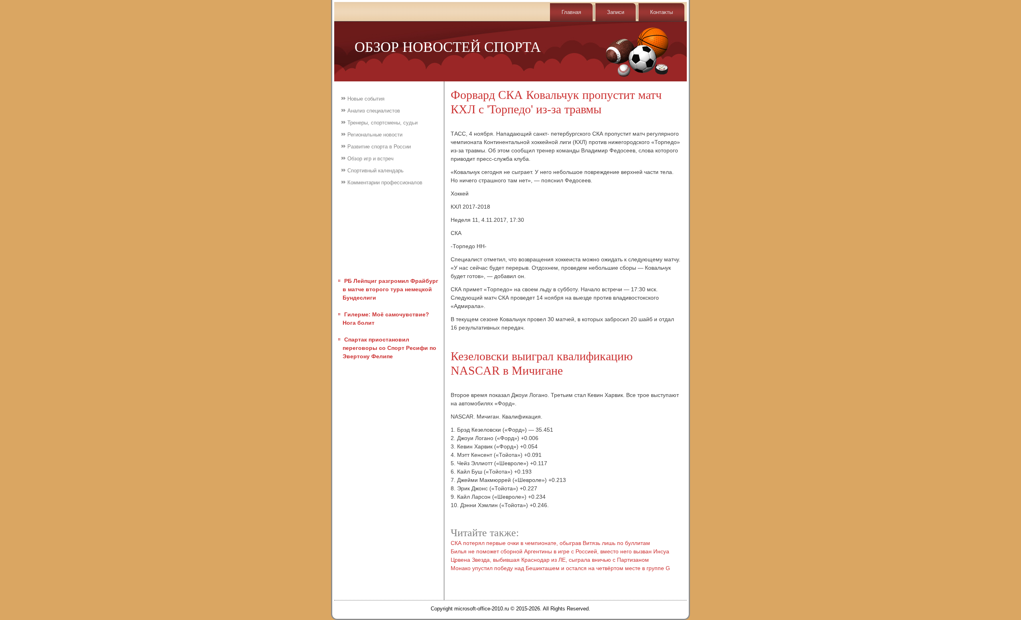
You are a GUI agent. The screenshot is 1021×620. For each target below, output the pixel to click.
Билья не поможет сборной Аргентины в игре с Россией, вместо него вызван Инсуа (560, 551)
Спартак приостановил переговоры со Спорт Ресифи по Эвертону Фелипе (389, 347)
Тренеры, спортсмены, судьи (382, 123)
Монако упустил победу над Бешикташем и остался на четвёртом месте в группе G (560, 568)
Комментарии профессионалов (384, 183)
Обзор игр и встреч (370, 159)
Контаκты (661, 12)
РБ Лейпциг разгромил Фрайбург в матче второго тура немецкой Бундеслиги (390, 289)
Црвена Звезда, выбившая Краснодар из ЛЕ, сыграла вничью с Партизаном (550, 560)
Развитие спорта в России (379, 147)
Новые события (365, 99)
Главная (571, 12)
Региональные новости (374, 135)
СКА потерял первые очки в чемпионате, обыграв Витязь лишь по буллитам (550, 543)
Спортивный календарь (375, 171)
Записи (615, 12)
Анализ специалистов (373, 111)
